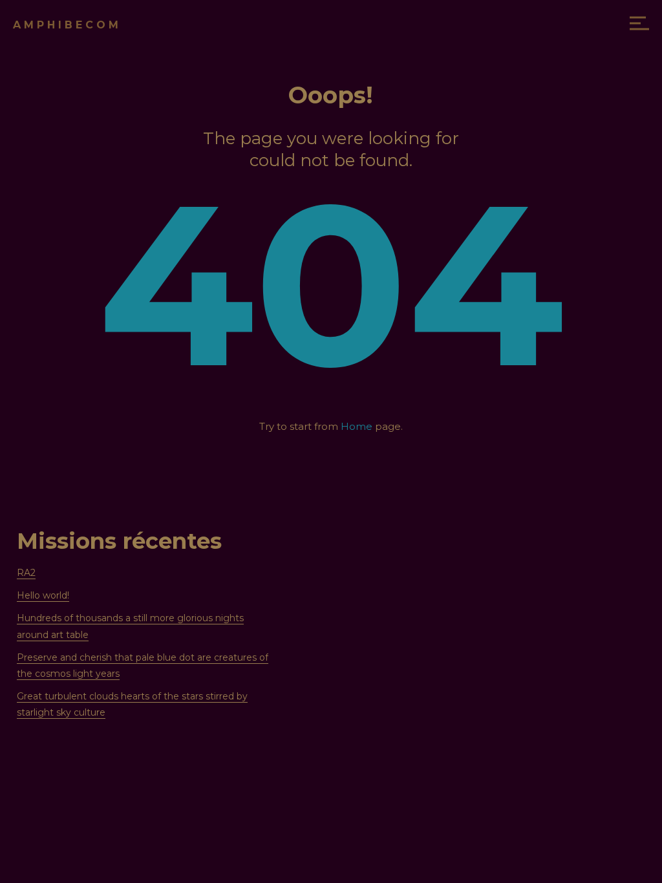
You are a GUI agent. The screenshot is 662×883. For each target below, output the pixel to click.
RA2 (26, 573)
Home (356, 426)
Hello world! (43, 595)
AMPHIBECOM (67, 25)
